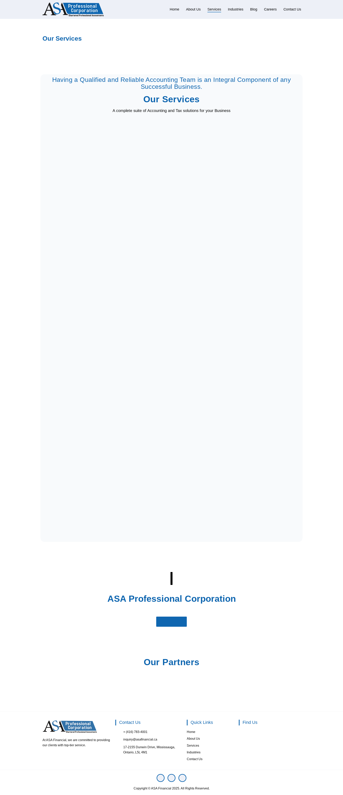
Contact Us (292, 9)
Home (174, 9)
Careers (270, 9)
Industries (235, 9)
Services (214, 9)
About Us (193, 9)
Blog (253, 9)
